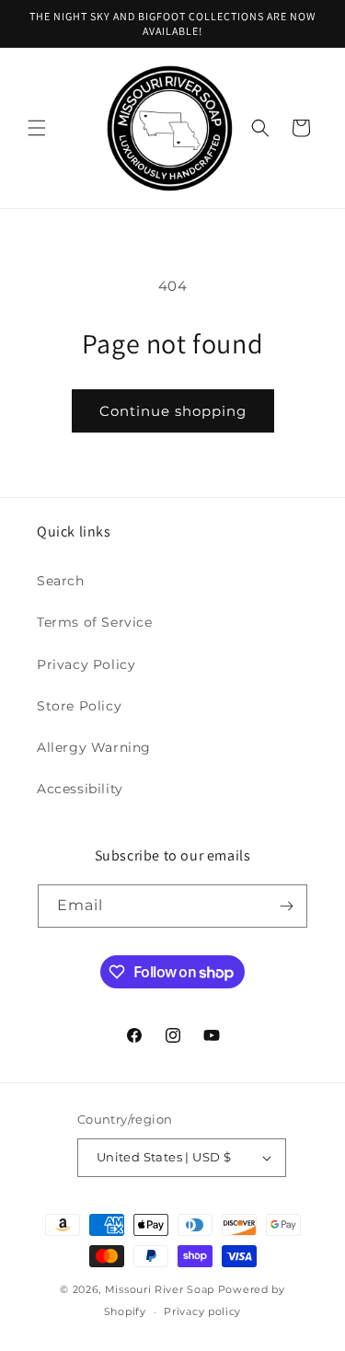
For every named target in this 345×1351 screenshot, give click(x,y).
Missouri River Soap (161, 1289)
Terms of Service (95, 622)
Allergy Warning (94, 747)
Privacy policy (202, 1311)
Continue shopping (173, 411)
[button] (37, 128)
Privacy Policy (86, 664)
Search (61, 580)
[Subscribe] (286, 906)
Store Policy (79, 706)
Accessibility (80, 788)
